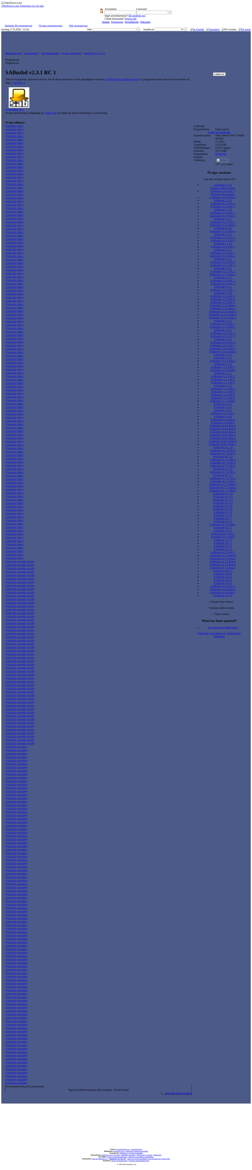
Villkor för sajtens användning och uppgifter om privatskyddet (148, 1159)
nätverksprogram (50, 53)
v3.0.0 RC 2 (18, 82)
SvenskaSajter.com (123, 1149)
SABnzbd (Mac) (14, 126)
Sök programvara (78, 25)
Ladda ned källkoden (219, 132)
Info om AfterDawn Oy (100, 1159)
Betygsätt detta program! (178, 1093)
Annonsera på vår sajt (117, 1159)
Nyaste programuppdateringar (117, 1157)
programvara (31, 53)
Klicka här (130, 18)
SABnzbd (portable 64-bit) (19, 561)
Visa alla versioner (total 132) (219, 179)
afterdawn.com (13, 53)
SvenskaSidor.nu (136, 1149)
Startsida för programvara (18, 25)
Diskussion (145, 22)
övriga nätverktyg (71, 53)
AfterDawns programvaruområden (131, 1153)
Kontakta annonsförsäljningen (139, 1161)
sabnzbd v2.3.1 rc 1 (94, 53)
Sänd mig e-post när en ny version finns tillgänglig (219, 635)
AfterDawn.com (10, 5)
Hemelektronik (132, 22)
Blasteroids (157, 1155)
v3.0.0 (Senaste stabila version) (122, 79)
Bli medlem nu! (137, 15)
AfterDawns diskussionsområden (136, 1151)
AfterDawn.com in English (110, 1155)
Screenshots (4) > (14, 109)
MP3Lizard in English (144, 1155)
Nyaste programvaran (50, 25)
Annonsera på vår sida (32, 5)
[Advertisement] (126, 40)
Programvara (117, 22)
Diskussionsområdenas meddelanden (140, 1157)
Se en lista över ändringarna (223, 627)
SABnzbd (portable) (16, 746)
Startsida (106, 22)
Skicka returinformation (119, 1161)
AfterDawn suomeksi (128, 1155)
